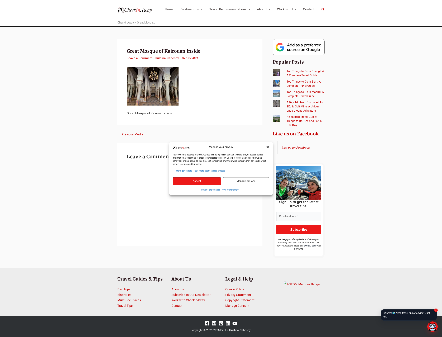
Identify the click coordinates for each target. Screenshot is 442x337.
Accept (197, 181)
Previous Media (130, 134)
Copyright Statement (239, 300)
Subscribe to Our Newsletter (191, 295)
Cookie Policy (234, 289)
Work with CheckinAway (188, 300)
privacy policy (311, 245)
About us (177, 289)
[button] (267, 147)
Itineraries (124, 295)
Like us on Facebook (296, 134)
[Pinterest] (221, 323)
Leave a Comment (139, 58)
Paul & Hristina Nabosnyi (235, 330)
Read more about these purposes (209, 171)
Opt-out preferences (210, 190)
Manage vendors (184, 171)
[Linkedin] (227, 323)
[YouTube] (234, 323)
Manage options (246, 181)
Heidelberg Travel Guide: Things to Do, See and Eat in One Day (304, 121)
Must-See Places (129, 300)
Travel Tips (125, 305)
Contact (176, 305)
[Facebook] (207, 323)
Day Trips (123, 289)
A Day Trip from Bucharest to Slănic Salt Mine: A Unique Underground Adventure (305, 106)
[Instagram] (214, 323)
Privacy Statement (230, 190)
